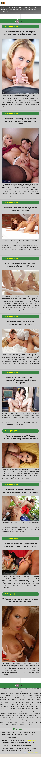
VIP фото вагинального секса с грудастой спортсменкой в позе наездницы (20, 380)
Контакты (18, 729)
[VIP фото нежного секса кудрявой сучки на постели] (20, 227)
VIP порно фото (11, 26)
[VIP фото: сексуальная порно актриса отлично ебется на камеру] (20, 66)
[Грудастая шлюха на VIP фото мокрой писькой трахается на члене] (20, 455)
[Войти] (9, 3)
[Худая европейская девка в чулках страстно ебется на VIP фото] (20, 283)
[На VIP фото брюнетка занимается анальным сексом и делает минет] (20, 562)
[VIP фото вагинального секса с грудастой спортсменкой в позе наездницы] (20, 399)
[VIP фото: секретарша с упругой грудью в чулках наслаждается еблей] (20, 155)
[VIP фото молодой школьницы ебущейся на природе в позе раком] (20, 509)
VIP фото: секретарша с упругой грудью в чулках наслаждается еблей (20, 121)
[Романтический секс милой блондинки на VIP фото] (20, 341)
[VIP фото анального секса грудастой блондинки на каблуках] (20, 634)
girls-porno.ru (32, 740)
